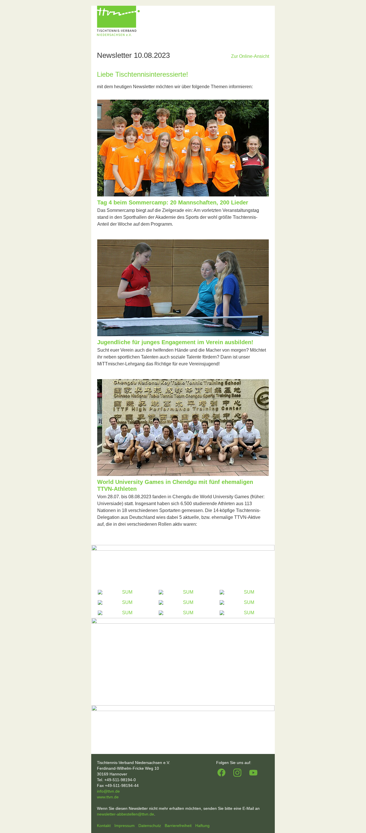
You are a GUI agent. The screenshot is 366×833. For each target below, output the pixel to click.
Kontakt (104, 825)
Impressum (125, 825)
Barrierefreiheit (179, 825)
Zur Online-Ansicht (250, 56)
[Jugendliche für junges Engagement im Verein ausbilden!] (183, 334)
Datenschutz (150, 825)
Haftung (202, 825)
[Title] (183, 566)
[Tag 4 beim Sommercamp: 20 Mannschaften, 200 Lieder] (183, 194)
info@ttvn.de (108, 791)
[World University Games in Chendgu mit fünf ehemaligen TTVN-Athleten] (183, 474)
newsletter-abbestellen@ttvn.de (125, 814)
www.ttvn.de (108, 797)
